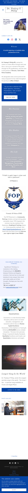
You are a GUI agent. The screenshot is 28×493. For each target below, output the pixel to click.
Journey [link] (14, 473)
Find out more (10, 97)
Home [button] (14, 471)
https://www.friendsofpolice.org (12, 229)
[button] (3, 9)
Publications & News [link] (14, 475)
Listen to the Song (14, 389)
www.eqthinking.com (12, 287)
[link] (14, 10)
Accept (14, 489)
